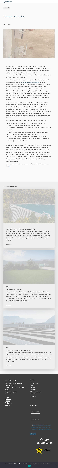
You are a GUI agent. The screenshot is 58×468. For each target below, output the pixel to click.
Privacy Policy (34, 383)
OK (29, 465)
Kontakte (33, 396)
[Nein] (56, 465)
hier (10, 166)
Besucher (33, 394)
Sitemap (32, 387)
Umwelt (7, 8)
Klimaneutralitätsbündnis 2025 (30, 82)
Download (33, 389)
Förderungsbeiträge (36, 392)
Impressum (33, 385)
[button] (54, 1)
